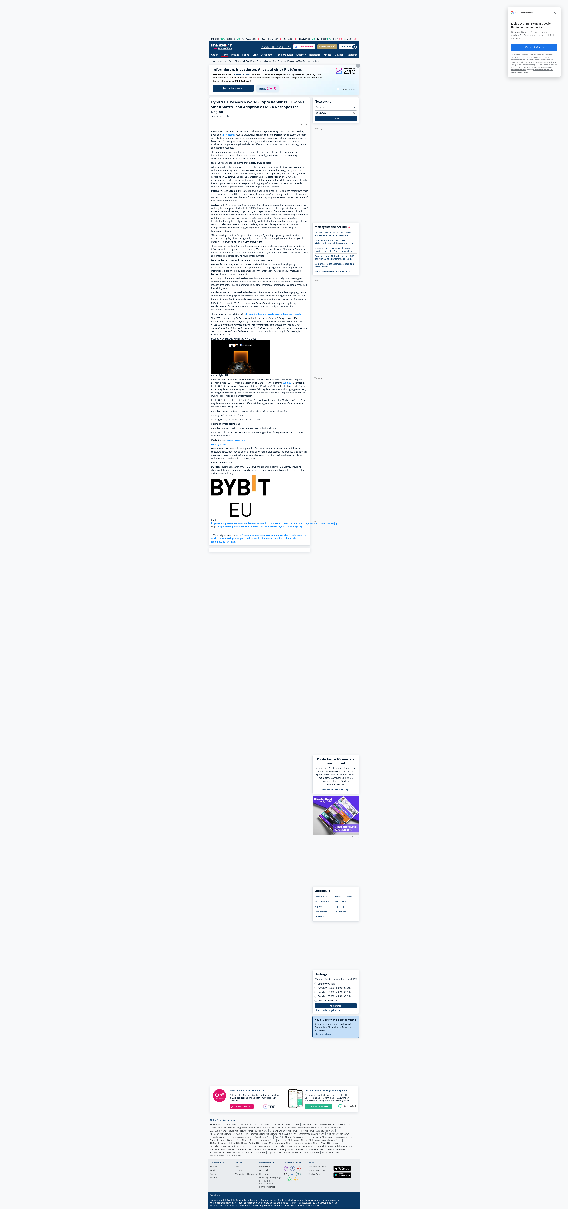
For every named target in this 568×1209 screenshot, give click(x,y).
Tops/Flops (340, 906)
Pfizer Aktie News (329, 1143)
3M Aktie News (217, 1155)
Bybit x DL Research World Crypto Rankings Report (273, 314)
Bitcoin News (269, 1127)
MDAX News (278, 1124)
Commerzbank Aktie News (311, 1133)
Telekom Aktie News (337, 1149)
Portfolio (319, 916)
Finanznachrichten (248, 1124)
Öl (333, 39)
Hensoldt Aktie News (220, 1137)
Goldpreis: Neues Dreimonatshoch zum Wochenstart (334, 265)
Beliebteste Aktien (344, 896)
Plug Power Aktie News (338, 1133)
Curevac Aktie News (304, 1146)
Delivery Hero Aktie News (290, 1149)
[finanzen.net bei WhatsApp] (289, 1179)
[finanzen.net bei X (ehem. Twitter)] (286, 1174)
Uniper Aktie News (237, 1143)
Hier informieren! (324, 1034)
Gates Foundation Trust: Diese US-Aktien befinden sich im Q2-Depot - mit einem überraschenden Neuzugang (334, 242)
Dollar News (216, 1127)
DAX (212, 39)
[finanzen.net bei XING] (298, 1174)
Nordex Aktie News (310, 1140)
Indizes (235, 54)
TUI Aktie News (306, 1130)
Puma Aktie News (324, 1146)
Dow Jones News (310, 1124)
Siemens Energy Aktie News (283, 1130)
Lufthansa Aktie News (322, 1137)
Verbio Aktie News (330, 1152)
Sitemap (214, 1177)
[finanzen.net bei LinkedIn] (292, 1174)
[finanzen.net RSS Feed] (295, 1179)
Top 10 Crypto (267, 39)
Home (214, 61)
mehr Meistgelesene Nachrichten (332, 271)
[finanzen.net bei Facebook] (292, 1168)
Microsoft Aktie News (220, 1133)
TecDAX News (292, 1124)
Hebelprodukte (284, 54)
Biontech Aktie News (237, 1140)
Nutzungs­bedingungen (270, 1177)
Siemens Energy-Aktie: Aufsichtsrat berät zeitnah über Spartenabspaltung (334, 249)
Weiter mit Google (534, 47)
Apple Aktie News (287, 1133)
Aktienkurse (321, 896)
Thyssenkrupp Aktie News (262, 1140)
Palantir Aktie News (237, 1146)
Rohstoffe (314, 54)
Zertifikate (266, 54)
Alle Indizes (340, 901)
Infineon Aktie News (242, 1137)
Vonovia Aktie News (331, 1140)
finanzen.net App (317, 1167)
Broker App (314, 1174)
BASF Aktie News (218, 1130)
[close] (554, 12)
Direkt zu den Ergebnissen (328, 1010)
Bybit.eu (287, 382)
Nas (285, 39)
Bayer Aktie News (237, 1130)
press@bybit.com (236, 439)
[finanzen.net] (221, 45)
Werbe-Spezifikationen (246, 1174)
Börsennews (216, 1124)
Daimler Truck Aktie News (239, 1149)
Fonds (245, 54)
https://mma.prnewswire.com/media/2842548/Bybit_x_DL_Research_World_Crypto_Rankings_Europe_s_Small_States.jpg (274, 523)
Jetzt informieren (233, 88)
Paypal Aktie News (263, 1137)
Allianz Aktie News (325, 1130)
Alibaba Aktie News (315, 1149)
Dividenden (340, 911)
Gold (346, 39)
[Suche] (289, 47)
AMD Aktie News (218, 1143)
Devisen (339, 54)
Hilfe (237, 1167)
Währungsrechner (318, 1170)
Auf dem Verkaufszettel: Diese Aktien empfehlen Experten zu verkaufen (333, 234)
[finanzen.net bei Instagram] (286, 1168)
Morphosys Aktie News (280, 1143)
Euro (319, 39)
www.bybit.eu (218, 444)
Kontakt (213, 1167)
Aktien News (230, 1124)
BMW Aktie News (235, 1152)
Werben (238, 1170)
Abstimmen (336, 1005)
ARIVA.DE (281, 1205)
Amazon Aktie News (257, 1130)
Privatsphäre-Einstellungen (266, 1182)
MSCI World (246, 39)
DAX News (264, 1124)
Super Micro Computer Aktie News (285, 1152)
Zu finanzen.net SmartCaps (336, 789)
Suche (336, 118)
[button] (304, 46)
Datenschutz (265, 1170)
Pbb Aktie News (311, 1152)
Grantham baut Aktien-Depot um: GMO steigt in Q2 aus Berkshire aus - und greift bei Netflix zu (334, 257)
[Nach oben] (353, 1206)
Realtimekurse (322, 901)
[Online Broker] (222, 48)
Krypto (327, 54)
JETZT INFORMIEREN (242, 1106)
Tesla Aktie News (332, 1127)
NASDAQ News (327, 1124)
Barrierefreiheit (267, 1187)
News (224, 54)
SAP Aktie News (240, 1133)
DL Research (228, 134)
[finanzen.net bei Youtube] (298, 1168)
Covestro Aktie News (260, 1146)
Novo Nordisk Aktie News (306, 1143)
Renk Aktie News (301, 1137)
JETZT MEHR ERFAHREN (318, 1106)
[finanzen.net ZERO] (345, 74)
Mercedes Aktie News (288, 1140)
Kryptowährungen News (249, 1127)
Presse (213, 1174)
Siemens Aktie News (282, 1146)
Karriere (214, 1170)
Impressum (265, 1167)
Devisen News (344, 1124)
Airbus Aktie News (344, 1137)
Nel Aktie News (217, 1149)
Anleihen (301, 54)
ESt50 (228, 39)
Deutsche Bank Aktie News (263, 1133)
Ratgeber (352, 54)
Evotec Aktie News (258, 1143)
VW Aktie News (234, 1155)
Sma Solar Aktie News (265, 1149)
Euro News (229, 1127)
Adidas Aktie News (344, 1146)
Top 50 (318, 906)
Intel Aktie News (218, 1146)
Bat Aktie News (217, 1152)
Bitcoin (302, 39)
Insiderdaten (321, 911)
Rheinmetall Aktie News (310, 1127)
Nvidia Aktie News (287, 1127)
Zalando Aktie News (255, 1152)
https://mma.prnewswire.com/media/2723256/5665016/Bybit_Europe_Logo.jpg (260, 526)
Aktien (214, 54)
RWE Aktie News (283, 1137)
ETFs (255, 54)
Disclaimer (264, 1174)
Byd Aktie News (217, 1140)
